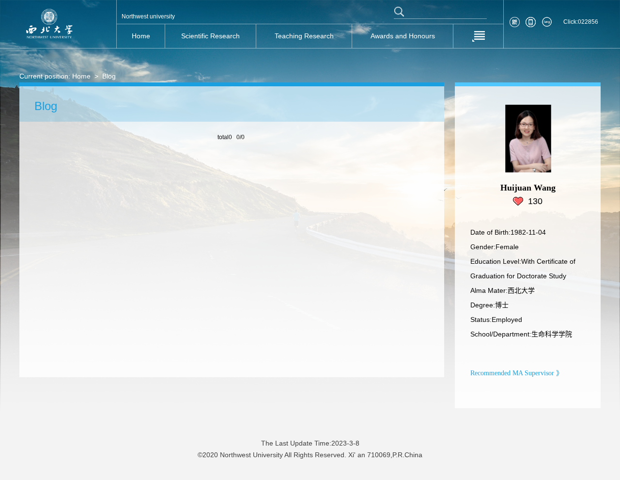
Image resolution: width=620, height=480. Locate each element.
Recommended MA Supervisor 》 (516, 373)
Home (81, 76)
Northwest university (148, 16)
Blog (109, 76)
